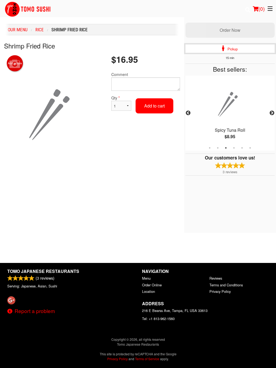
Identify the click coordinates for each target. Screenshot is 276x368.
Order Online (152, 284)
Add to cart (154, 106)
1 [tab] (209, 148)
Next (272, 113)
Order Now (230, 30)
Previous (188, 113)
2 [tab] (217, 148)
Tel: (158, 318)
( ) (261, 8)
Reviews (215, 278)
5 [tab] (242, 148)
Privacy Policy (220, 291)
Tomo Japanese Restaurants (43, 271)
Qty (115, 97)
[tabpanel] (230, 113)
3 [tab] (226, 148)
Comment (119, 74)
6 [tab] (250, 148)
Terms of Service (147, 358)
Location (148, 291)
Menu (146, 278)
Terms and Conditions (226, 284)
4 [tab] (234, 148)
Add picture (15, 63)
